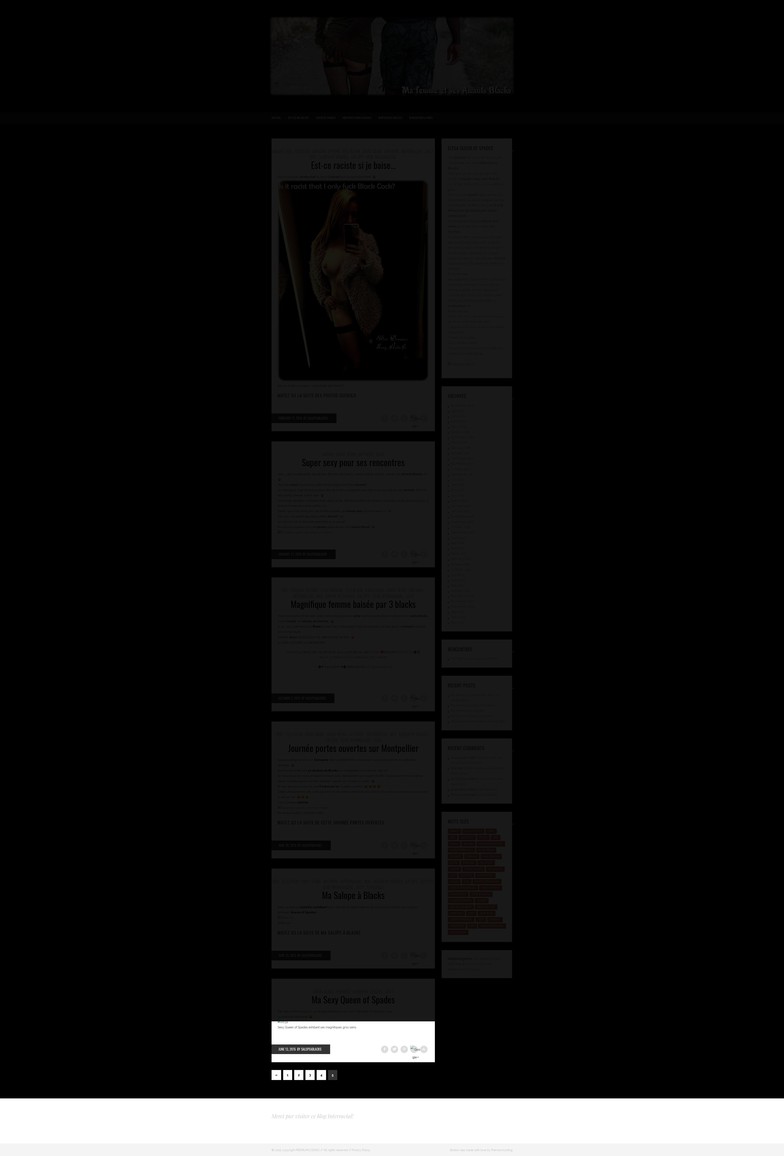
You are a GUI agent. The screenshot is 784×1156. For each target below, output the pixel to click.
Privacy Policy (361, 1150)
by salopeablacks (309, 1049)
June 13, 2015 (287, 1049)
